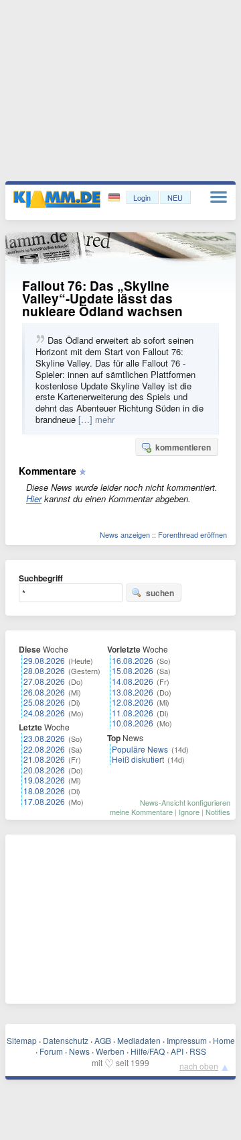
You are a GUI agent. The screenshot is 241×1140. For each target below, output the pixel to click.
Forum (51, 1051)
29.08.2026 (44, 660)
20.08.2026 (44, 769)
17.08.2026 (44, 801)
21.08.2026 (44, 759)
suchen (160, 593)
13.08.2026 (132, 692)
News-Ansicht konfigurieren (185, 802)
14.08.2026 (132, 681)
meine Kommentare (141, 811)
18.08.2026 (44, 790)
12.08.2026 (132, 702)
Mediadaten (139, 1040)
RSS (197, 1051)
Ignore (189, 811)
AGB (102, 1040)
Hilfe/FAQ (148, 1051)
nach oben (198, 1066)
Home (224, 1040)
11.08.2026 (132, 712)
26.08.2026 (44, 692)
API (177, 1051)
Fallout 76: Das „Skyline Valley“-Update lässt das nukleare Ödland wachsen (102, 298)
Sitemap (22, 1040)
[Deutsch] (115, 197)
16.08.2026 (132, 660)
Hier (34, 498)
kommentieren (183, 447)
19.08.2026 (44, 780)
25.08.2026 (44, 702)
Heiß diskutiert (138, 759)
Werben (110, 1051)
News (79, 1051)
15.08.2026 (132, 670)
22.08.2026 (44, 749)
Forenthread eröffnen (192, 534)
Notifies (218, 811)
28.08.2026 (44, 670)
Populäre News (140, 749)
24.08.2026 (44, 712)
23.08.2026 (44, 738)
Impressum (187, 1040)
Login (142, 197)
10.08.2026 (132, 722)
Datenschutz (65, 1040)
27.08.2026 (44, 681)
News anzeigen (125, 534)
